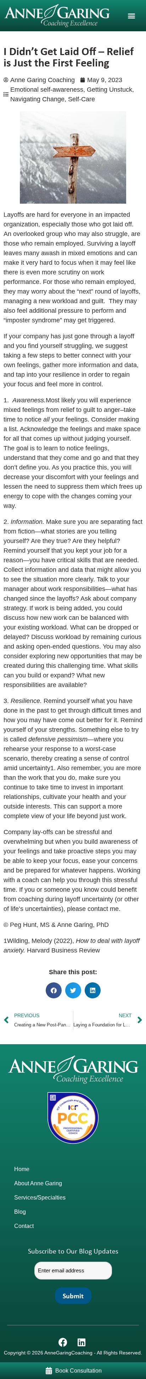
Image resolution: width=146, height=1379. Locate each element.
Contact (24, 1226)
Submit (73, 1295)
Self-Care (81, 99)
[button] (131, 15)
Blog (20, 1212)
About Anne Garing (38, 1183)
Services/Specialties (40, 1198)
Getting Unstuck (109, 89)
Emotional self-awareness (46, 89)
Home (21, 1169)
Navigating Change (37, 99)
